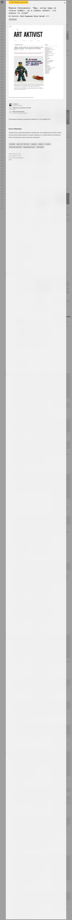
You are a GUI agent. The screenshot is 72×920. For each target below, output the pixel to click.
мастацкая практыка (15, 147)
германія (34, 144)
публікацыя (12, 19)
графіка (40, 144)
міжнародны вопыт (29, 147)
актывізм (12, 144)
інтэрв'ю (47, 144)
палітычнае (40, 147)
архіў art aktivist (23, 144)
